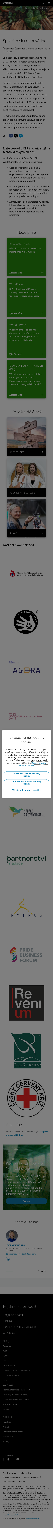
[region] (26, 764)
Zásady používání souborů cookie (33, 764)
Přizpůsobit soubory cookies (26, 790)
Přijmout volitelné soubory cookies (26, 774)
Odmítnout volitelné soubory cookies (27, 782)
